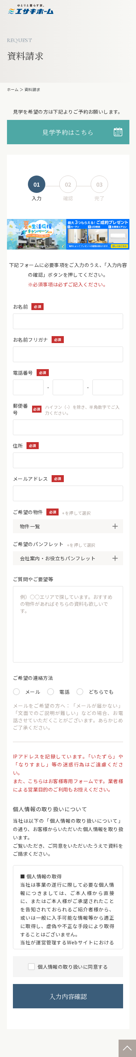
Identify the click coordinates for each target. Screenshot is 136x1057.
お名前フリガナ (30, 339)
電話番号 (23, 372)
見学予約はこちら (67, 132)
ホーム (13, 89)
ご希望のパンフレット (54, 544)
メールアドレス (30, 478)
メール (32, 691)
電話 (64, 691)
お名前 (20, 306)
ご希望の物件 (52, 512)
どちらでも (101, 691)
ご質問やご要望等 (33, 579)
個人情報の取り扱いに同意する (73, 966)
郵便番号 (66, 409)
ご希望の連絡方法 (33, 677)
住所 (18, 445)
